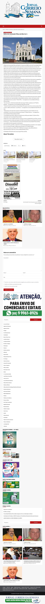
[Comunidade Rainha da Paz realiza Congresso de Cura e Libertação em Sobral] (12, 553)
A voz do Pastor (6, 324)
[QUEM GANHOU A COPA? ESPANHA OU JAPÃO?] (12, 235)
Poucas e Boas (9, 221)
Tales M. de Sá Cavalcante (11, 239)
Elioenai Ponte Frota (7, 356)
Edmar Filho (6, 354)
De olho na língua (30, 221)
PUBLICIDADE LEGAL (32, 588)
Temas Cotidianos (7, 421)
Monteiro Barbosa (7, 389)
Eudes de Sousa (6, 360)
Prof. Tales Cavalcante (8, 402)
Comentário (6, 257)
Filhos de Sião (9, 32)
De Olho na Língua (27, 224)
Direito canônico (7, 350)
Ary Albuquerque (7, 332)
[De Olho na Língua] (32, 216)
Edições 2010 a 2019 (25, 587)
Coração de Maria (7, 341)
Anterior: (5, 201)
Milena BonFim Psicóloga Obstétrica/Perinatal (12, 387)
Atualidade (6, 334)
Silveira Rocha (6, 415)
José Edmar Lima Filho (8, 376)
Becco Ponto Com (7, 337)
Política (5, 395)
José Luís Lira (6, 378)
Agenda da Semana (7, 326)
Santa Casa (6, 410)
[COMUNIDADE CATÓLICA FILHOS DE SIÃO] (35, 154)
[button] (4, 26)
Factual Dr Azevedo (7, 363)
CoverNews (26, 593)
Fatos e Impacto (6, 365)
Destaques (6, 345)
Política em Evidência (7, 397)
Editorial (5, 352)
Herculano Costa (7, 369)
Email (24, 272)
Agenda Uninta (6, 328)
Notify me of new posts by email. (11, 286)
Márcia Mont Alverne (8, 382)
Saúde (5, 413)
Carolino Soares (6, 339)
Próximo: (32, 202)
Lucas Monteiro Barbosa (8, 380)
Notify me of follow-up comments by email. (13, 284)
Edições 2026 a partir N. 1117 (8, 590)
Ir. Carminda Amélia (7, 374)
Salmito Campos (7, 408)
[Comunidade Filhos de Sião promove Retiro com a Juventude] (9, 154)
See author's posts (18, 139)
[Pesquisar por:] (17, 319)
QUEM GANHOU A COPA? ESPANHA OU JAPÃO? (11, 243)
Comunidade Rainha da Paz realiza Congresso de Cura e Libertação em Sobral (18, 513)
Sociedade (5, 417)
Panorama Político (7, 391)
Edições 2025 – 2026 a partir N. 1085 (20, 588)
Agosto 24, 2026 (12, 225)
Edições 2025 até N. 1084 (7, 588)
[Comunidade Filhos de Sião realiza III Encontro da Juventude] (22, 154)
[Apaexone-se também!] (12, 216)
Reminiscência (6, 406)
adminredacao (6, 225)
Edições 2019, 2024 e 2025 (35, 587)
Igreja (5, 371)
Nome (5, 272)
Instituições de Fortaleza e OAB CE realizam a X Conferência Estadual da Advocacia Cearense (21, 515)
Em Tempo (5, 358)
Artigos (5, 32)
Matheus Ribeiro (7, 384)
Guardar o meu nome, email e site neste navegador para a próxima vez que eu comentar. (22, 282)
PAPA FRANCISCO (7, 393)
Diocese (5, 347)
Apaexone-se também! (8, 224)
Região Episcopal (7, 404)
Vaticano (5, 426)
